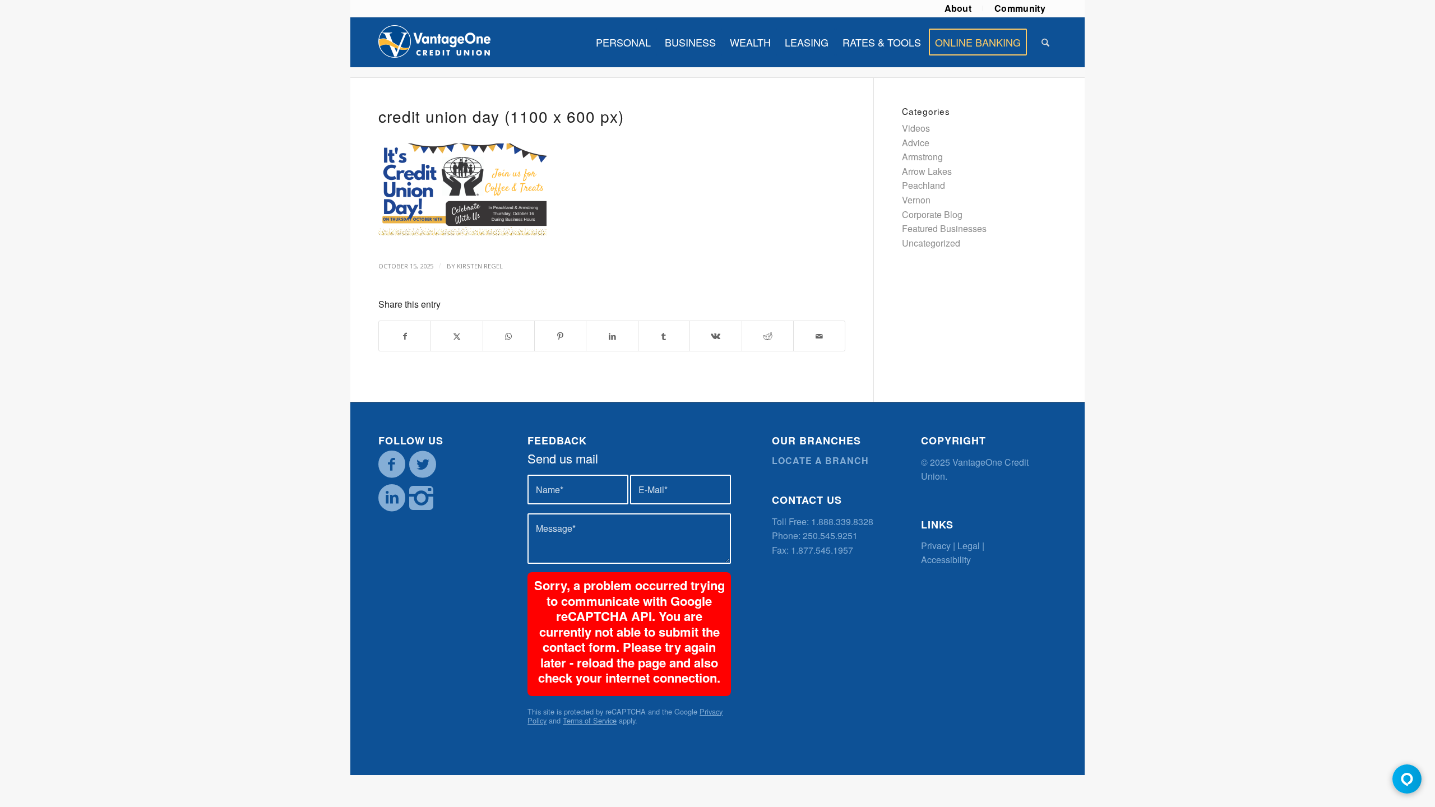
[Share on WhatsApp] (508, 336)
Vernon (916, 199)
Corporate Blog (932, 214)
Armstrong (922, 156)
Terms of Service (590, 720)
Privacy (936, 545)
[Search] (1045, 42)
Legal (968, 545)
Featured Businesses (944, 228)
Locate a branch (820, 460)
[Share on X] (456, 336)
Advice (915, 142)
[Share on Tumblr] (663, 336)
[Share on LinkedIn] (611, 336)
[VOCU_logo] (434, 42)
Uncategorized (931, 242)
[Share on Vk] (715, 336)
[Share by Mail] (819, 336)
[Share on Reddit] (767, 336)
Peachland (923, 185)
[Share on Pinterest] (560, 336)
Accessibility (946, 559)
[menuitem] (958, 8)
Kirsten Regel (480, 266)
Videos (916, 128)
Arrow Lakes (927, 171)
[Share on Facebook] (404, 336)
